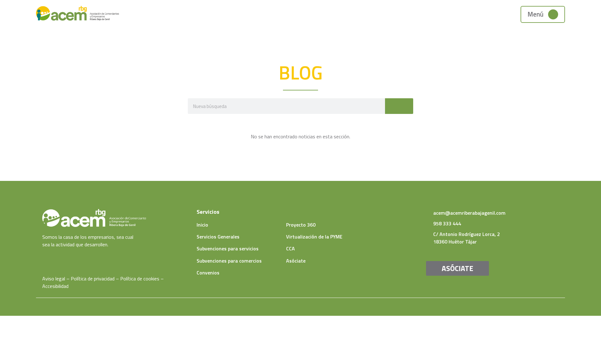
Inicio (202, 224)
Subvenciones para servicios (228, 248)
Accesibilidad (55, 286)
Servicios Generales (218, 236)
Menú (535, 14)
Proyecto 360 (301, 224)
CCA (290, 248)
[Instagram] (63, 256)
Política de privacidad (93, 278)
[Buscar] (399, 106)
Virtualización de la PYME (314, 236)
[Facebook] (44, 256)
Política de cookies (139, 278)
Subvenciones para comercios (229, 260)
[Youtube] (54, 256)
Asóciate (296, 260)
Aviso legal (53, 278)
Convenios (208, 272)
